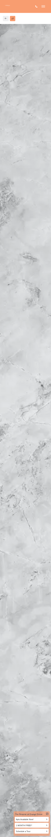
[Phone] (36, 6)
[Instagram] (11, 215)
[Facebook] (7, 215)
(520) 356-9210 (12, 209)
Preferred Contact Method (21, 265)
